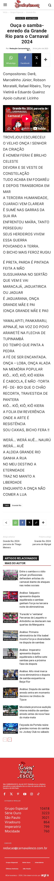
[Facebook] (22, 523)
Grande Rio (31, 12)
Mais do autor (15, 563)
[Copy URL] (36, 523)
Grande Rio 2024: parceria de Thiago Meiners (12, 544)
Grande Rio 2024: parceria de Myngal (42, 543)
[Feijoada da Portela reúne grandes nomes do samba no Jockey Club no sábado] (10, 728)
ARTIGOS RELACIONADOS (21, 558)
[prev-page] (5, 740)
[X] (29, 523)
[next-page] (10, 740)
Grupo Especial (16, 12)
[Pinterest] (18, 794)
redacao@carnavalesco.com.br (25, 848)
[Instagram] (31, 794)
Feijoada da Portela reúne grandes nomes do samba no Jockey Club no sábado (34, 728)
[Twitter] (11, 794)
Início (5, 12)
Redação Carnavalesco (20, 48)
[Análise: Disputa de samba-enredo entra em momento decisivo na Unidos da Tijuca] (10, 692)
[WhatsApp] (15, 523)
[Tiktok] (38, 794)
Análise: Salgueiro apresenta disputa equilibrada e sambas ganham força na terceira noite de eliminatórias (34, 599)
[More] (45, 60)
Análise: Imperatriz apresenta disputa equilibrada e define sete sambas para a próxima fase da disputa (33, 656)
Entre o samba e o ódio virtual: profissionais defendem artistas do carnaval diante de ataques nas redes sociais (35, 578)
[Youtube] (24, 794)
